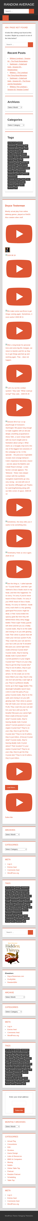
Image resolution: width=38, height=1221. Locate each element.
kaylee (10, 159)
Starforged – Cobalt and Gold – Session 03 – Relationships (17, 67)
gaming (23, 154)
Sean (23, 179)
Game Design (12, 1153)
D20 (8, 1147)
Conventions (12, 1144)
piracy (10, 171)
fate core (19, 151)
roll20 (19, 173)
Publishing (21, 171)
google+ (11, 157)
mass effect (12, 165)
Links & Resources (14, 1156)
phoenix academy (23, 168)
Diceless (10, 1150)
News (10, 168)
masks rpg (24, 162)
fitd (18, 154)
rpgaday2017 (12, 176)
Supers (10, 185)
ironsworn (25, 157)
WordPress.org (13, 873)
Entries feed (12, 867)
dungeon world (13, 148)
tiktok (17, 185)
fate (13, 151)
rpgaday (26, 173)
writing (10, 187)
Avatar (20, 143)
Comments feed (13, 870)
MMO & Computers (14, 1159)
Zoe (16, 187)
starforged (12, 182)
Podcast (10, 1171)
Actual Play (12, 143)
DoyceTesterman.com (15, 976)
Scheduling (11, 1177)
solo (28, 179)
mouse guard (22, 165)
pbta (14, 168)
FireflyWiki (11, 979)
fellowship (12, 154)
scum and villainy (14, 179)
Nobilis (10, 1165)
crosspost (12, 145)
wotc (22, 185)
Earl (22, 148)
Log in (9, 864)
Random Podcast (13, 1174)
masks (18, 162)
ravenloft (11, 173)
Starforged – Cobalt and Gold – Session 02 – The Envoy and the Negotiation (18, 81)
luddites (11, 162)
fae (9, 151)
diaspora (20, 145)
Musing (10, 1162)
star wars (21, 182)
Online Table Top (13, 1168)
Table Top (10, 1180)
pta (15, 171)
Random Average (19, 4)
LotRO (20, 159)
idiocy (17, 157)
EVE (26, 148)
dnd (26, 145)
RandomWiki (12, 982)
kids (15, 159)
